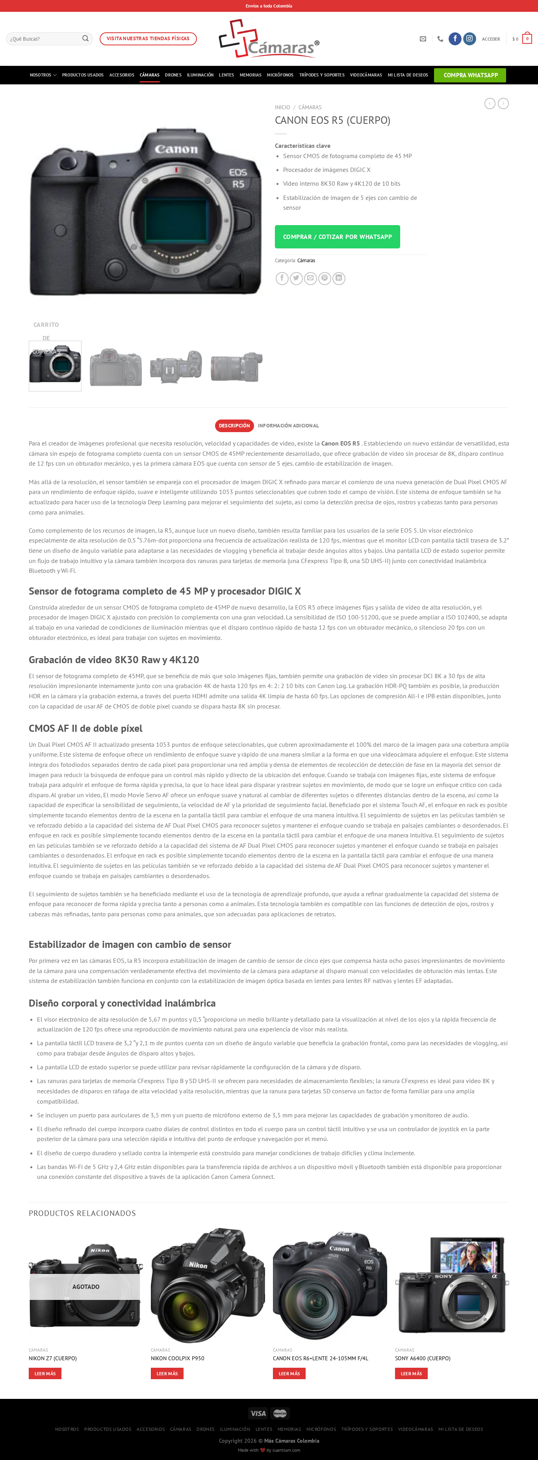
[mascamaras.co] (269, 39)
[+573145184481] (441, 39)
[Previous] (43, 217)
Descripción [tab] (234, 425)
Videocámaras (366, 75)
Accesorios (121, 75)
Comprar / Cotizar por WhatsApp (337, 237)
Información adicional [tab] (288, 425)
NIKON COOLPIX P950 (177, 1358)
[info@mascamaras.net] (424, 39)
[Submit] (86, 39)
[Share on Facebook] (282, 278)
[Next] (248, 217)
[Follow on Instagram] (469, 39)
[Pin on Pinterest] (324, 278)
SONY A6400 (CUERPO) (423, 1358)
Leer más (45, 1373)
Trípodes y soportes (322, 75)
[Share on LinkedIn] (338, 278)
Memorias (251, 75)
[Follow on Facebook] (455, 39)
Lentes (226, 75)
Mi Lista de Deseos (408, 75)
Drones (173, 75)
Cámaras (150, 75)
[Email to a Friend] (310, 278)
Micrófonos (280, 75)
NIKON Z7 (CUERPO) (53, 1358)
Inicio (282, 107)
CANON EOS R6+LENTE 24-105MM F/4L (320, 1358)
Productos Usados (83, 75)
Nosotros (41, 75)
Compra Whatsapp (471, 75)
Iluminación (200, 75)
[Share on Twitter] (296, 278)
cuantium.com (287, 1450)
